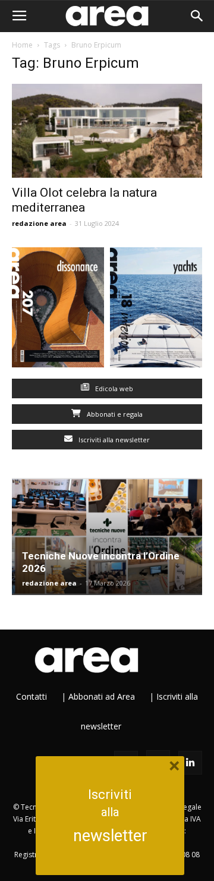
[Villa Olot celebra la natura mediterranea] (107, 131)
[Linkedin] (190, 763)
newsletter (110, 835)
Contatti (31, 696)
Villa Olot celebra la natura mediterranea (84, 200)
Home (22, 45)
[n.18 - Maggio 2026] (156, 310)
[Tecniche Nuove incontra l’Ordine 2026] (107, 537)
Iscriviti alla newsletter (113, 439)
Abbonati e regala (114, 414)
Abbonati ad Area (101, 696)
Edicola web (113, 388)
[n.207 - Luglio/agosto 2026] (58, 310)
